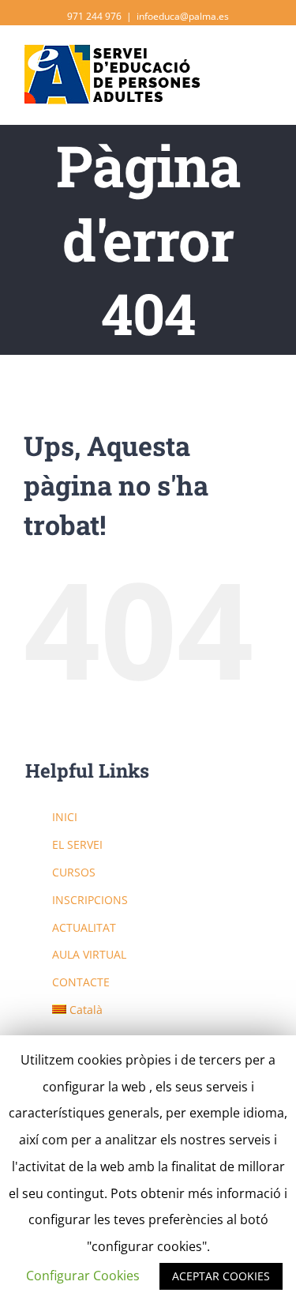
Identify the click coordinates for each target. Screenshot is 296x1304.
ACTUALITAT (84, 927)
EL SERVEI (77, 844)
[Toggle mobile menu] (266, 63)
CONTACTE (81, 981)
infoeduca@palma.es (183, 16)
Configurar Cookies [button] (83, 1275)
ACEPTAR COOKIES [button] (221, 1275)
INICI (64, 816)
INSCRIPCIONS (90, 899)
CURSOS (74, 872)
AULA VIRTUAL (89, 954)
